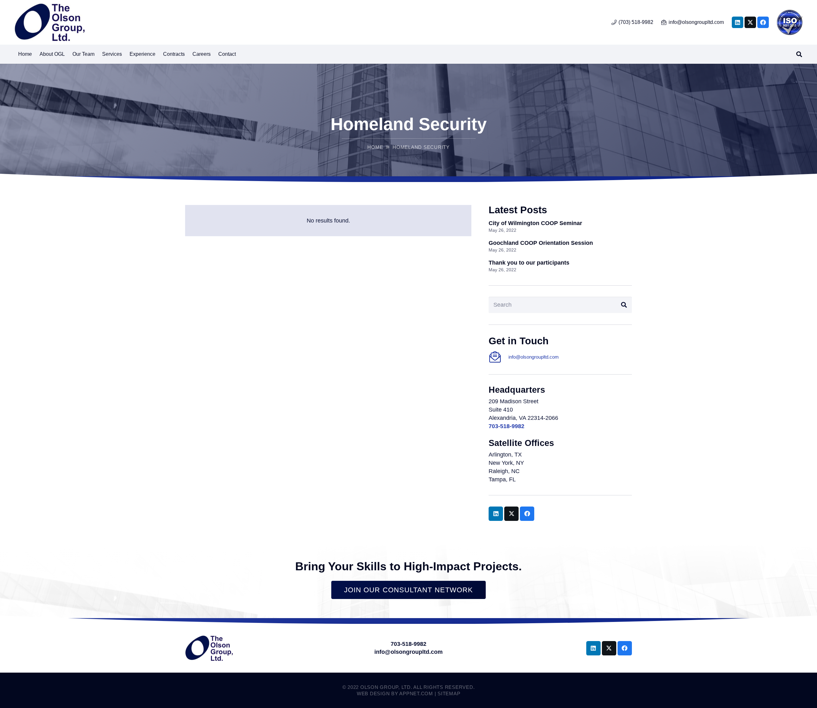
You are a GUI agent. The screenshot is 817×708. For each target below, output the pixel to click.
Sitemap (449, 693)
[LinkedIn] (737, 22)
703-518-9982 (408, 644)
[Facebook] (763, 22)
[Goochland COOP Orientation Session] (560, 247)
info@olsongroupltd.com (533, 357)
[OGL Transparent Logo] (49, 22)
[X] (750, 22)
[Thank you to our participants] (560, 267)
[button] (125, 54)
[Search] (624, 305)
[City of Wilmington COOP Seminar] (560, 227)
